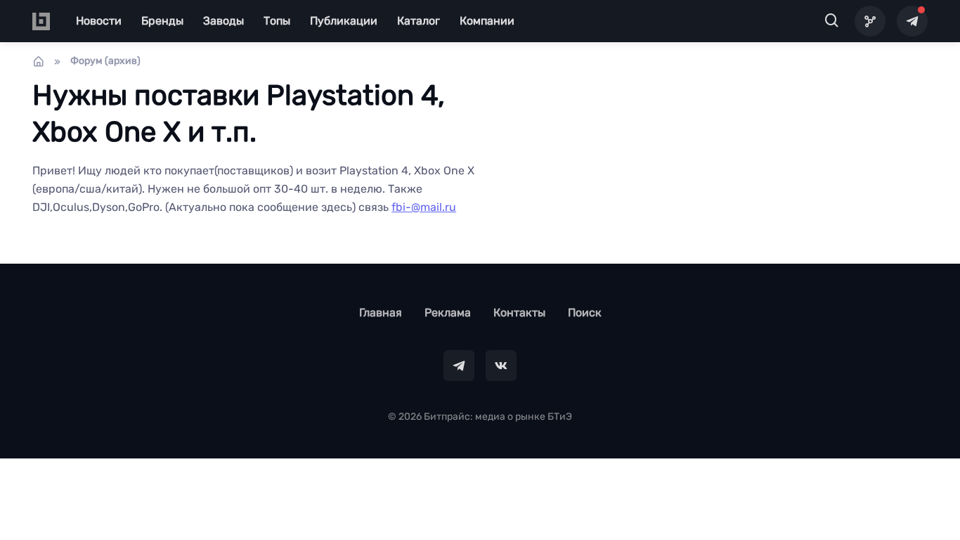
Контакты (519, 312)
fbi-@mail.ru (423, 207)
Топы (277, 20)
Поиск (585, 312)
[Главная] (38, 61)
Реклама (447, 312)
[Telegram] (912, 21)
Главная (380, 312)
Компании (487, 20)
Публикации (343, 20)
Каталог (418, 20)
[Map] (870, 21)
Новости (99, 20)
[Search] (832, 21)
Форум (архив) (105, 61)
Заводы (223, 20)
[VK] (501, 365)
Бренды (162, 20)
